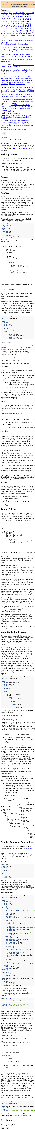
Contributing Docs (26, 70)
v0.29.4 (28, 25)
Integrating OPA (15, 35)
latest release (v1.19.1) (26, 4)
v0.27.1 (8, 27)
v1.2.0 (23, 13)
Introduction (11, 32)
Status (12, 66)
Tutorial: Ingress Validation (9, 44)
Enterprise (22, 84)
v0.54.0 (23, 18)
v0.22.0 (3, 28)
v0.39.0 (8, 23)
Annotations (4, 84)
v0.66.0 (23, 14)
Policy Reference (6, 33)
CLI (5, 37)
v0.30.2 (23, 25)
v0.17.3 (28, 28)
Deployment (20, 59)
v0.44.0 (13, 21)
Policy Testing (16, 33)
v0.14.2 (13, 30)
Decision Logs (5, 66)
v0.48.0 (23, 20)
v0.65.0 (28, 14)
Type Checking (15, 78)
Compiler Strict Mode (13, 80)
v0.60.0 (23, 16)
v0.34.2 (3, 25)
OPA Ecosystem (14, 84)
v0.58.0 (3, 18)
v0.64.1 (3, 16)
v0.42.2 (23, 21)
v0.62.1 (13, 16)
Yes (3, 1128)
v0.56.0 (13, 18)
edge (32, 30)
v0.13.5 (18, 30)
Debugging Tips (23, 44)
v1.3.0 (19, 13)
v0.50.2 (13, 20)
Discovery (17, 66)
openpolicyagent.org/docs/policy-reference (20, 491)
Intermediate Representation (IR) (20, 77)
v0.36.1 (23, 23)
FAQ (32, 82)
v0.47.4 (28, 20)
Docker (3, 56)
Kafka (15, 56)
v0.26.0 (13, 27)
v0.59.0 (28, 16)
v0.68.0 (13, 14)
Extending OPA (25, 35)
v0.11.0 (28, 30)
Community (16, 129)
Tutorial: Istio (28, 49)
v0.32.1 (13, 25)
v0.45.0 (8, 21)
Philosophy (19, 32)
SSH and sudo (22, 56)
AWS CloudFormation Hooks (20, 54)
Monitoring (28, 59)
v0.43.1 (18, 21)
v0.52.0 (3, 20)
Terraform (30, 56)
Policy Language (28, 32)
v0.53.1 (28, 18)
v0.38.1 (13, 23)
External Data (5, 35)
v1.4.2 (15, 13)
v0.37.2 (18, 23)
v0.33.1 (8, 25)
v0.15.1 (8, 30)
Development (17, 72)
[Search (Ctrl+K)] (4, 133)
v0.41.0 (28, 21)
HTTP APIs (9, 56)
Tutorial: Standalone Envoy (15, 49)
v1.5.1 (10, 13)
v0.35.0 (28, 23)
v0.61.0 (18, 16)
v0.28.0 (3, 27)
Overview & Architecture (16, 40)
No (7, 1128)
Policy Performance (27, 33)
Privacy (8, 61)
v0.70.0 (3, 14)
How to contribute (14, 70)
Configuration (12, 59)
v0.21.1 (8, 28)
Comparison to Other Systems (21, 82)
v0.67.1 (18, 14)
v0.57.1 (8, 18)
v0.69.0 (8, 14)
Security (3, 61)
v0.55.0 (18, 18)
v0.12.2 (23, 30)
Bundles (31, 65)
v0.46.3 (3, 21)
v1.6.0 (4, 13)
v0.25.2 (18, 27)
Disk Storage (24, 80)
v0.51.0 (8, 20)
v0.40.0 (3, 23)
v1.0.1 (32, 13)
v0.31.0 (18, 25)
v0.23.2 (28, 27)
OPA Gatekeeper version (22, 148)
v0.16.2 (3, 30)
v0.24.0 (23, 27)
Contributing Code (6, 72)
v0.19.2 (18, 28)
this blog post (17, 1115)
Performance (5, 51)
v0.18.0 (23, 28)
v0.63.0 (8, 16)
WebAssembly (5, 78)
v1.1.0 (28, 13)
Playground (4, 137)
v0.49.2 (18, 20)
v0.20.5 (13, 28)
